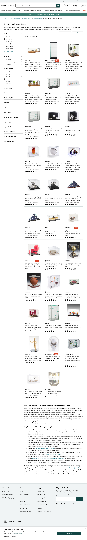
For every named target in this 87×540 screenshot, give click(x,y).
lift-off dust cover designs (54, 454)
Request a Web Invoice (44, 511)
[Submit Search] (58, 6)
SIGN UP (79, 499)
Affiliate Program (25, 504)
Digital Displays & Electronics (72, 10)
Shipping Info (41, 501)
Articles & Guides (25, 511)
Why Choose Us (24, 494)
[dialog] (43, 533)
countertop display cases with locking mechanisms (48, 458)
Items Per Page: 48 (65, 33)
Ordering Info (41, 498)
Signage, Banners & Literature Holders (10, 10)
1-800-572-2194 (82, 1)
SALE (84, 10)
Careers (22, 498)
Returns (39, 515)
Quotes (67, 5)
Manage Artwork (64, 1)
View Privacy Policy (17, 533)
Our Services (24, 508)
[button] (29, 537)
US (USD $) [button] (6, 1)
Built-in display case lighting (45, 448)
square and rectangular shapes (72, 468)
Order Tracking (41, 494)
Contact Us (40, 491)
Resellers (22, 501)
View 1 (7, 51)
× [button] (85, 528)
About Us (22, 491)
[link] (7, 5)
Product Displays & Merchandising (53, 10)
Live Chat (73, 1)
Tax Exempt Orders (43, 504)
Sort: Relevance (77, 33)
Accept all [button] (69, 533)
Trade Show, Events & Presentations (32, 10)
